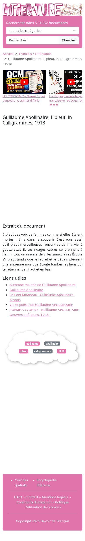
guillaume (32, 343)
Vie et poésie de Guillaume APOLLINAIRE (41, 304)
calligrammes (42, 351)
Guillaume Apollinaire (26, 290)
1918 (61, 351)
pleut (23, 351)
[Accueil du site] (42, 7)
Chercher (69, 40)
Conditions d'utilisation (34, 502)
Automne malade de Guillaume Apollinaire (43, 284)
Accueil (8, 53)
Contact (32, 497)
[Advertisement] (42, 175)
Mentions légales (55, 497)
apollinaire (52, 343)
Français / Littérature (35, 53)
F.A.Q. (18, 497)
